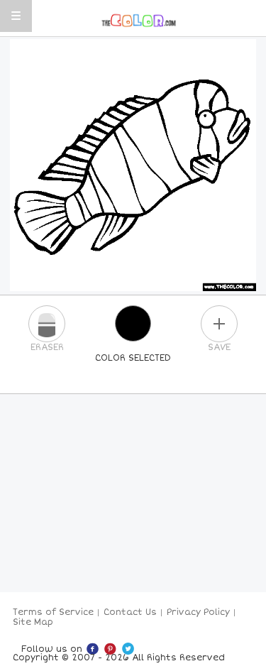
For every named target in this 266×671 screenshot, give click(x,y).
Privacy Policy (198, 612)
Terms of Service (53, 612)
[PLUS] (219, 323)
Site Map (33, 622)
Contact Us (130, 612)
